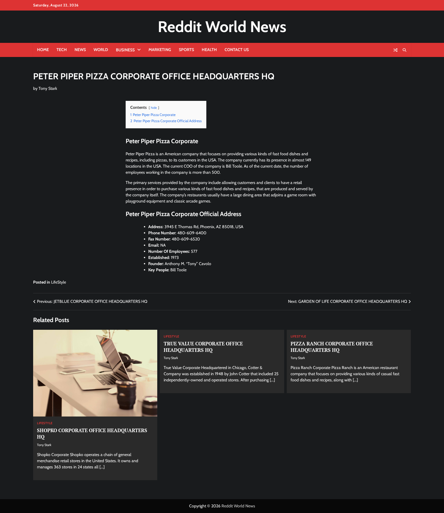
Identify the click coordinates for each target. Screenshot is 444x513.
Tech (62, 49)
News (80, 49)
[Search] (404, 50)
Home (43, 49)
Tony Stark (48, 88)
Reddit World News (222, 26)
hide (154, 108)
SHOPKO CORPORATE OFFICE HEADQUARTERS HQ (92, 433)
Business (125, 49)
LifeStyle (58, 282)
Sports (186, 49)
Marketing (160, 49)
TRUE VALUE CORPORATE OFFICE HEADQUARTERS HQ (203, 346)
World (101, 49)
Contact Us (237, 49)
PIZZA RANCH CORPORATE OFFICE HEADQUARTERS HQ (332, 346)
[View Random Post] (395, 50)
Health (209, 49)
